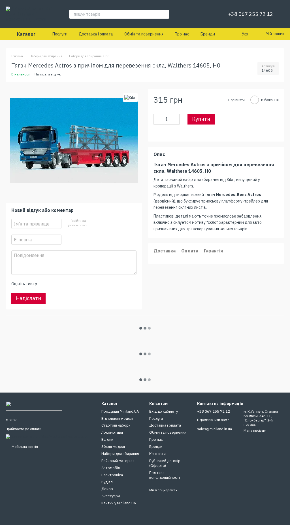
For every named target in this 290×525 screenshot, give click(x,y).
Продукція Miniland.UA (120, 411)
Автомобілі (111, 467)
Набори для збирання (120, 453)
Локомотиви (112, 432)
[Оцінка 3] (64, 284)
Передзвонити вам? (213, 420)
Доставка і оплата (96, 34)
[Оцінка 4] (73, 284)
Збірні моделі (113, 446)
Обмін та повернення (143, 34)
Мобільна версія (24, 446)
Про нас (182, 34)
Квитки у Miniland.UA (118, 503)
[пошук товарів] (164, 14)
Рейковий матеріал (118, 460)
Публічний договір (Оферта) (164, 463)
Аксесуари (110, 496)
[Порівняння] (195, 14)
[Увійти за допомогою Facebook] (92, 223)
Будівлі (107, 482)
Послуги (59, 34)
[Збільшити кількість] (175, 119)
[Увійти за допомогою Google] (101, 223)
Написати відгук (48, 74)
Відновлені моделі (117, 418)
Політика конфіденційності (164, 475)
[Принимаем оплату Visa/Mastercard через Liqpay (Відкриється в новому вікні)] (47, 436)
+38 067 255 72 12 (250, 14)
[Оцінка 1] (46, 284)
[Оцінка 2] (55, 284)
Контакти (157, 453)
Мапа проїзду (255, 430)
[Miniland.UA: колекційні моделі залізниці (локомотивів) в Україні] (34, 406)
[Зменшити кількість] (158, 119)
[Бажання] (210, 14)
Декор (107, 488)
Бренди (208, 34)
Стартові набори (116, 425)
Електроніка (112, 475)
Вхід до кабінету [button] (163, 411)
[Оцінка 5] (82, 284)
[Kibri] (130, 97)
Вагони (107, 439)
